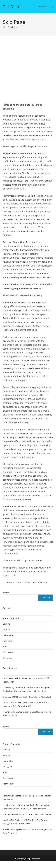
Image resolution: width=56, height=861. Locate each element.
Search (46, 597)
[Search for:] (51, 6)
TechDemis (12, 6)
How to (6, 629)
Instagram (7, 640)
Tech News (8, 652)
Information (8, 635)
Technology (8, 658)
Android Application (12, 618)
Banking (6, 623)
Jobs (5, 646)
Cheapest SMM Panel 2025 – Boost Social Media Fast (27, 697)
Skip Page (12, 27)
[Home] (4, 27)
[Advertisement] (28, 73)
